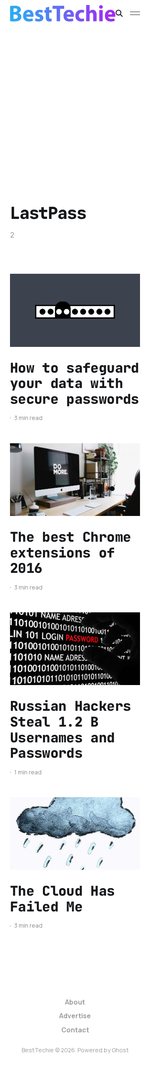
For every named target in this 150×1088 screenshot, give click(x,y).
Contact (75, 1029)
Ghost (120, 1050)
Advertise (75, 1015)
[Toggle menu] (135, 13)
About (75, 1002)
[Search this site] (119, 13)
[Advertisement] (75, 105)
